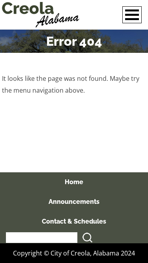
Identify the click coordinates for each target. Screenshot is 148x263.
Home (74, 182)
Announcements (74, 201)
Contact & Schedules (74, 221)
